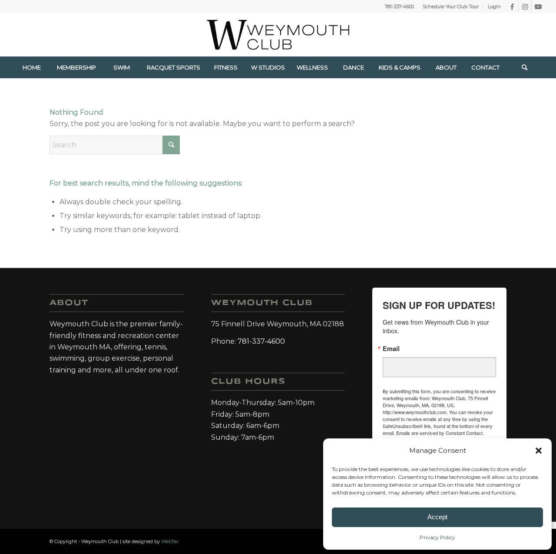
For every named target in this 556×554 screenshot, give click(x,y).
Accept (437, 517)
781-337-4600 (399, 6)
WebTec (170, 541)
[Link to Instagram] (525, 6)
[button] (538, 450)
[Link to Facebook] (512, 6)
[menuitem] (450, 6)
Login (494, 6)
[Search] (524, 67)
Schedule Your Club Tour (451, 6)
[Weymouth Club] (278, 34)
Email (391, 348)
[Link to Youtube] (538, 6)
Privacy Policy (437, 537)
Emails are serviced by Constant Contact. (440, 432)
